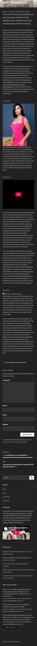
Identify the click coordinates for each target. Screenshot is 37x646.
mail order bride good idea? (15, 362)
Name (5, 405)
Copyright (6, 500)
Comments (6, 497)
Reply (11, 601)
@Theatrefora (7, 596)
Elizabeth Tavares (23, 11)
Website (5, 424)
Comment (6, 380)
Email (5, 415)
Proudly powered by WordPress (12, 641)
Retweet (15, 601)
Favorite (20, 601)
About (5, 493)
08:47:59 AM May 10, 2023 (12, 609)
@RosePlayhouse (10, 604)
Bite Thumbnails (14, 2)
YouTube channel (14, 513)
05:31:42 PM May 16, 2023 (11, 598)
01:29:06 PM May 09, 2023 (12, 622)
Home (5, 489)
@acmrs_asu (9, 589)
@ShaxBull (8, 615)
